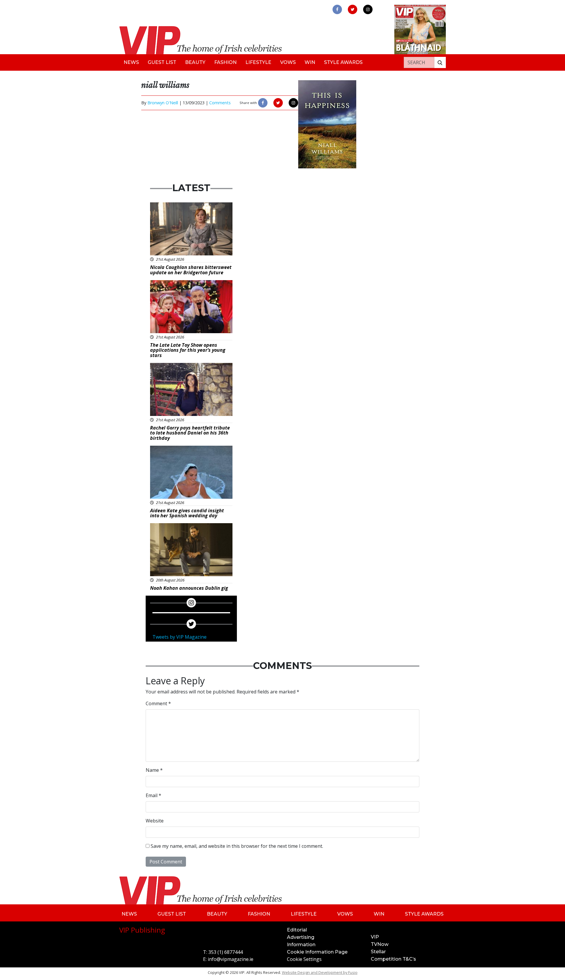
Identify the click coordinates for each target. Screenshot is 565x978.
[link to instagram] (368, 9)
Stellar (378, 951)
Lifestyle (258, 62)
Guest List (162, 62)
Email (153, 795)
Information (301, 944)
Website (155, 820)
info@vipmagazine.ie (230, 959)
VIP (375, 937)
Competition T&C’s (393, 959)
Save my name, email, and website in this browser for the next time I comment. (237, 846)
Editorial (297, 930)
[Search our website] (440, 62)
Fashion (225, 62)
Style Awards (343, 62)
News (131, 62)
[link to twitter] (352, 9)
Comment (158, 703)
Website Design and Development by (320, 972)
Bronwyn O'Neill (162, 102)
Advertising (300, 937)
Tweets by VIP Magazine (179, 637)
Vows (288, 62)
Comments (220, 102)
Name (154, 770)
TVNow (379, 944)
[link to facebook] (337, 9)
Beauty (195, 62)
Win (310, 62)
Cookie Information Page (317, 952)
